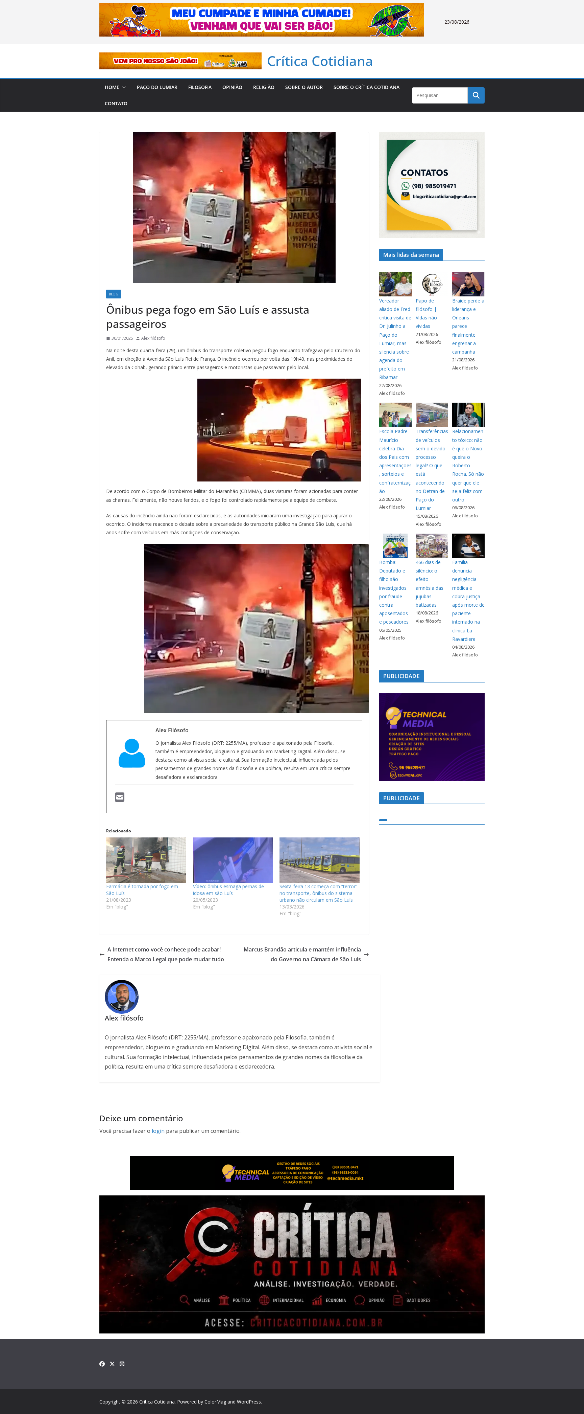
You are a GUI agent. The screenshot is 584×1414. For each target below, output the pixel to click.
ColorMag (215, 1401)
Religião (263, 87)
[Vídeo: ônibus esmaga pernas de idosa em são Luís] (233, 860)
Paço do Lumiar (157, 87)
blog (113, 294)
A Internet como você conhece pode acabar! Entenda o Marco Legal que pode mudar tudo (165, 954)
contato (116, 103)
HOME (112, 87)
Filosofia (200, 87)
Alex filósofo (153, 338)
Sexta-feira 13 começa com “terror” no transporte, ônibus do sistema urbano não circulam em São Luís (318, 893)
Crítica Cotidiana (320, 60)
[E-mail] (119, 799)
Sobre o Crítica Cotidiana (366, 87)
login (158, 1131)
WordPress (249, 1401)
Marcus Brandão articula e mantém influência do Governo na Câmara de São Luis (302, 954)
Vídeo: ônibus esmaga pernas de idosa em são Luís (228, 889)
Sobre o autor (304, 87)
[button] (122, 87)
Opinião (232, 87)
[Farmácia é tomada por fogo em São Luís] (146, 860)
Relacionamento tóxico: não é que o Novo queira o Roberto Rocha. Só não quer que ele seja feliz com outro (468, 465)
